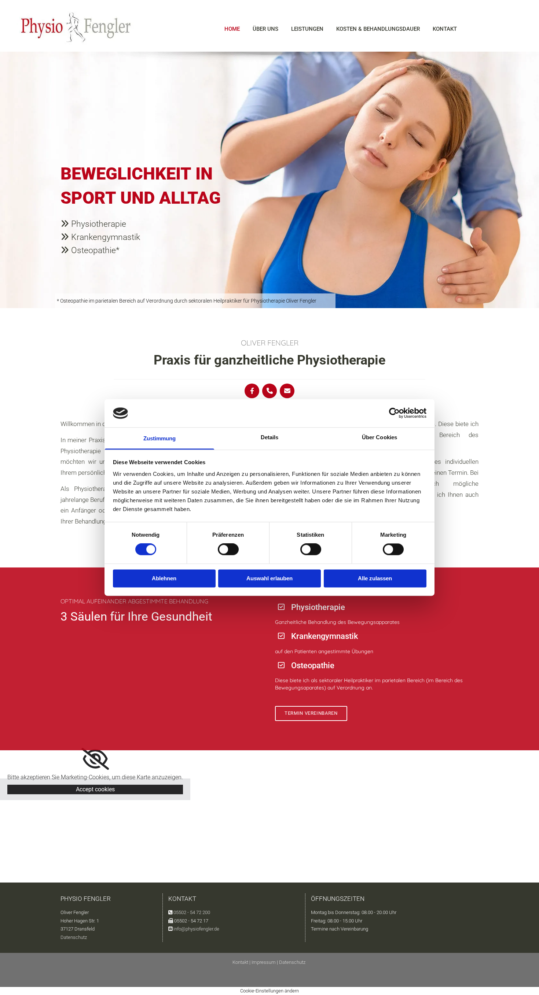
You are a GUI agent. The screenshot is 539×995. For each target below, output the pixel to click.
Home (232, 29)
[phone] (269, 391)
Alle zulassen (375, 578)
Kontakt (445, 29)
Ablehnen (164, 578)
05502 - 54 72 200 (191, 912)
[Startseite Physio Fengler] (75, 27)
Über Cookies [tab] (379, 437)
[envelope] (287, 391)
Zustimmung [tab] (159, 438)
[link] (95, 759)
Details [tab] (270, 437)
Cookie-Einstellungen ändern (269, 991)
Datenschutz (73, 937)
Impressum (264, 962)
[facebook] (252, 391)
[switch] (228, 549)
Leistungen (307, 29)
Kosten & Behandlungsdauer (378, 29)
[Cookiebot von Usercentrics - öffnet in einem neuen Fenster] (394, 413)
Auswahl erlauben (269, 578)
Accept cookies (95, 789)
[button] (311, 713)
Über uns (265, 29)
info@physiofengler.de (196, 929)
